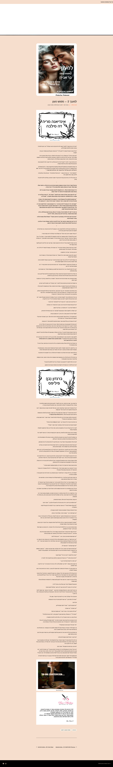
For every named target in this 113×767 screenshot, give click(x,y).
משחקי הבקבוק (51, 104)
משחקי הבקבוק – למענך (65, 730)
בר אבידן (74, 730)
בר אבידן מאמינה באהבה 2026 (104, 763)
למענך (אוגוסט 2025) (58, 104)
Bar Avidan (66, 104)
